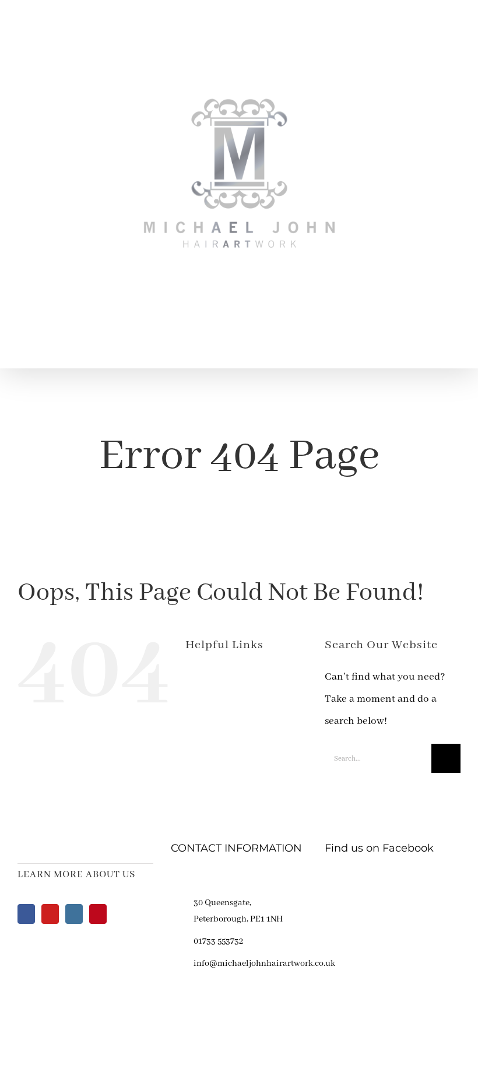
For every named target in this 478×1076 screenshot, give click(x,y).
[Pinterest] (98, 914)
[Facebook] (26, 914)
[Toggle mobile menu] (456, 350)
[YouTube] (50, 914)
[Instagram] (74, 914)
